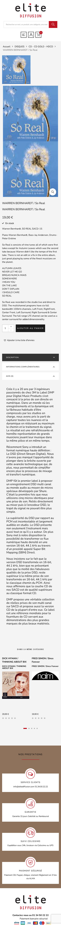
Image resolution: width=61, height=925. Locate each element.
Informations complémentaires (22, 367)
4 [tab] (34, 728)
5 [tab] (37, 728)
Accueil (6, 46)
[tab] (30, 357)
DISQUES (19, 46)
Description (12, 357)
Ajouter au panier (30, 328)
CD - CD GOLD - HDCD (41, 46)
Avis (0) (9, 376)
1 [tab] (25, 728)
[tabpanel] (15, 689)
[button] (52, 191)
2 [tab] (29, 728)
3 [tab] (31, 728)
